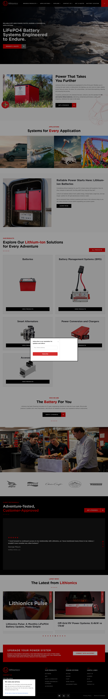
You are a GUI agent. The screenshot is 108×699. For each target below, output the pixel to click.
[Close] (34, 680)
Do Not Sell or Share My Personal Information (16, 693)
